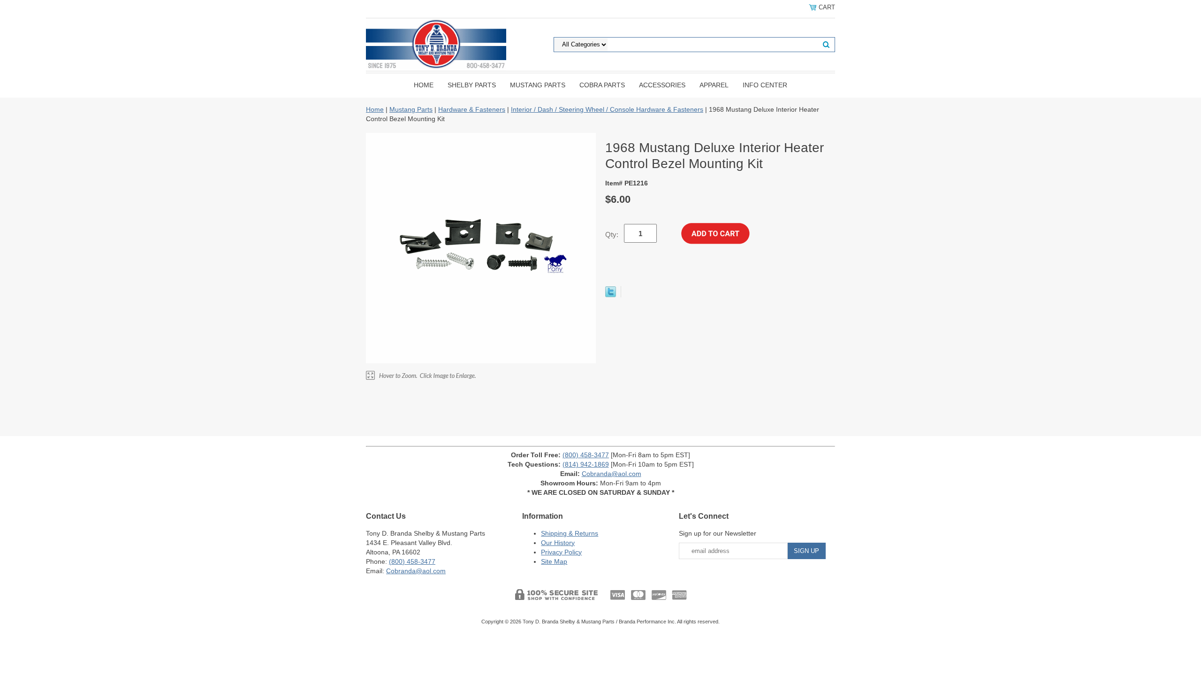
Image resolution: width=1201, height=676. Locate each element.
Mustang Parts (537, 85)
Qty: (611, 234)
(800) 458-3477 (585, 455)
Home (423, 85)
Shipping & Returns (569, 533)
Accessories (662, 85)
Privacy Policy (561, 552)
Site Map (554, 561)
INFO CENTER (765, 85)
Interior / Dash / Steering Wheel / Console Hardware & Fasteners (607, 109)
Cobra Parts (602, 85)
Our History (558, 542)
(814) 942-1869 (585, 464)
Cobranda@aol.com (611, 473)
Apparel (714, 85)
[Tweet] (610, 295)
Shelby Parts (472, 85)
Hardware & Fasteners (471, 109)
